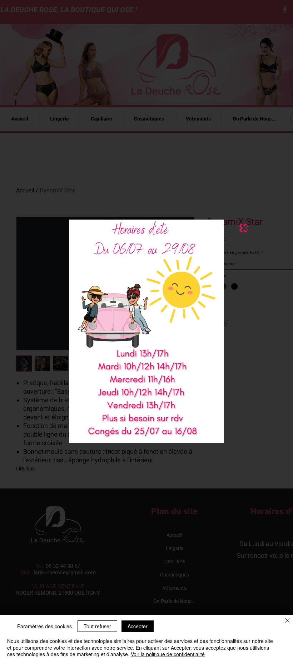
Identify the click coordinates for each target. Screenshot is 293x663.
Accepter (138, 626)
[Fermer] (287, 621)
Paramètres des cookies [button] (44, 626)
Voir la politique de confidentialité (168, 654)
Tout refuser (97, 626)
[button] (244, 228)
